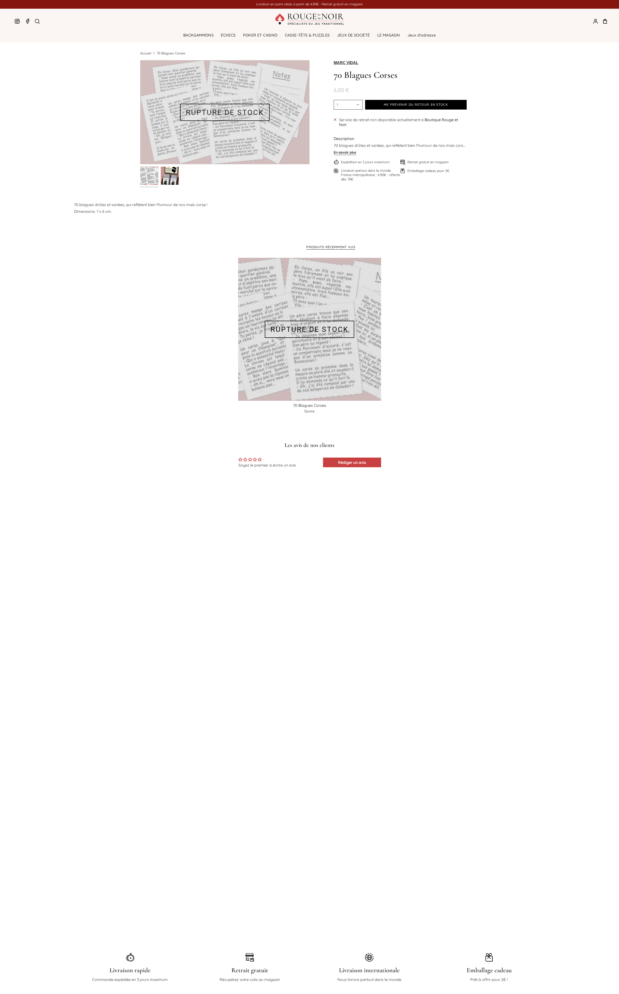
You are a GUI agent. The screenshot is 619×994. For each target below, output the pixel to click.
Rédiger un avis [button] (352, 462)
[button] (198, 35)
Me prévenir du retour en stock (416, 104)
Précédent (140, 112)
